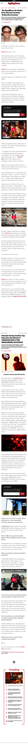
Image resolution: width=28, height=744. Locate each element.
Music (6, 333)
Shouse (3, 51)
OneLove (7, 233)
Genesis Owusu (12, 652)
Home (2, 333)
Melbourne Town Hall (20, 296)
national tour (18, 378)
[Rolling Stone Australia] (14, 4)
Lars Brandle (6, 22)
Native (6, 653)
